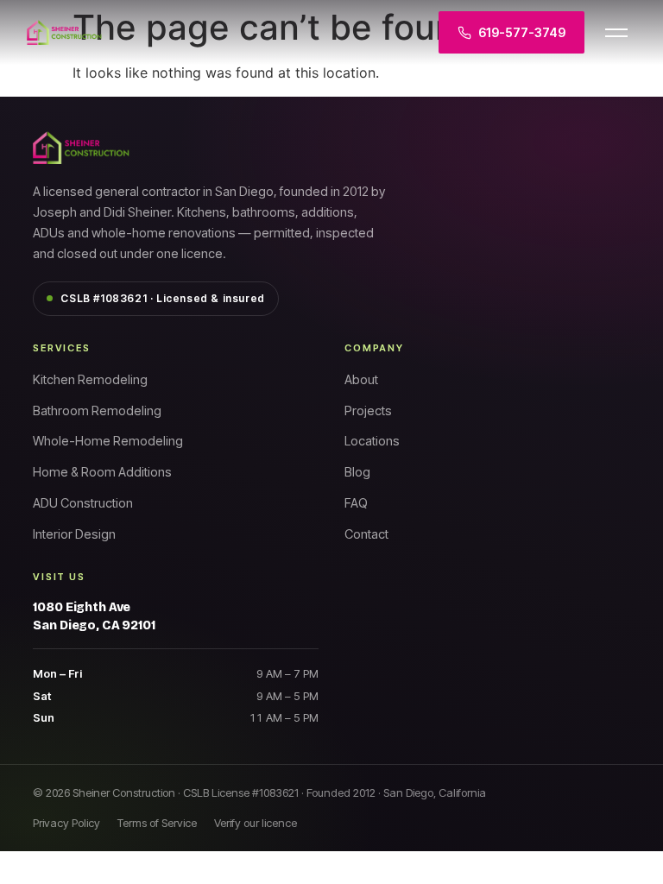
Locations (372, 440)
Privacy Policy (66, 823)
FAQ (356, 503)
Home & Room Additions (102, 471)
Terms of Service (157, 823)
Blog (357, 471)
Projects (368, 410)
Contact (366, 534)
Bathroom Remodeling (97, 410)
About (361, 379)
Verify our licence (255, 823)
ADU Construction (83, 503)
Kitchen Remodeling (90, 379)
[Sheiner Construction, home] (147, 33)
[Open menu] (616, 33)
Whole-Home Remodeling (108, 440)
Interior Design (74, 534)
